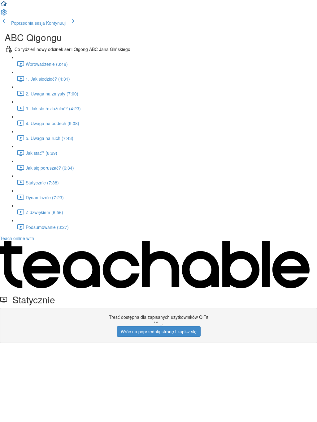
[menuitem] (3, 14)
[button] (3, 5)
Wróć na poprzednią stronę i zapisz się (159, 331)
